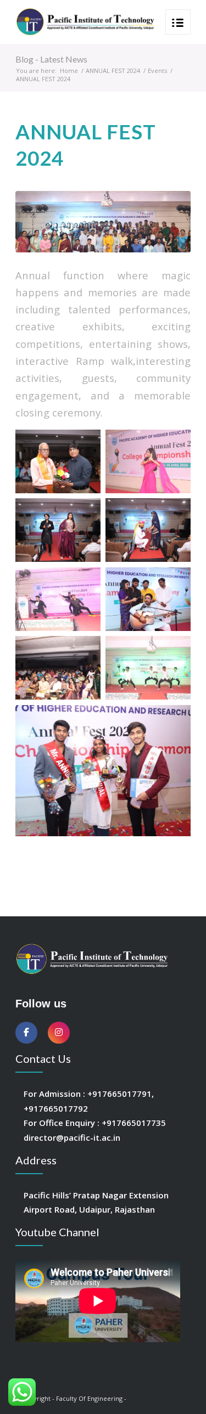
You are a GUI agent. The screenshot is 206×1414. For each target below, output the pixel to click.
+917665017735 (134, 1122)
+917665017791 (119, 1093)
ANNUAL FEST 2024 (113, 70)
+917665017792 (56, 1108)
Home (69, 70)
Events (157, 70)
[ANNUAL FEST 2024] (103, 221)
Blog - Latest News (51, 59)
